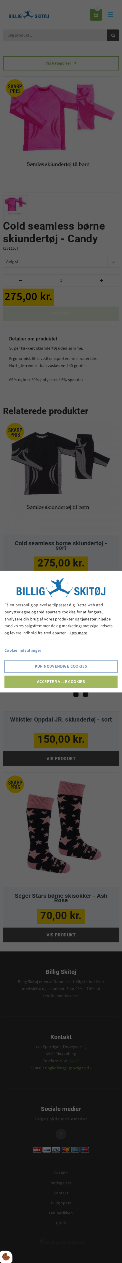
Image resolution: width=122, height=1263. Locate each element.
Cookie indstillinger (22, 650)
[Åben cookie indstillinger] (6, 1257)
